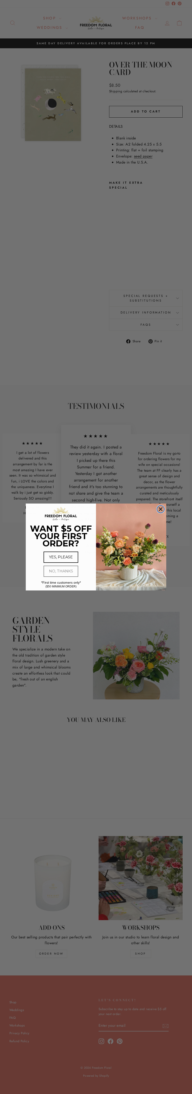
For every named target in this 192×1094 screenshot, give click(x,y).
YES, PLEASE (61, 557)
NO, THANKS (61, 571)
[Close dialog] (160, 509)
